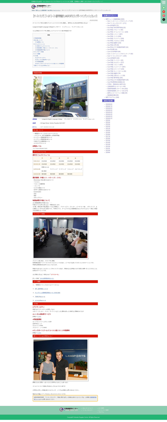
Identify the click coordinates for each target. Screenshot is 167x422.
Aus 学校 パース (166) (114, 36)
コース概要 (37, 53)
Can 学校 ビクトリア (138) (115, 69)
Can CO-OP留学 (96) (113, 51)
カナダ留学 (101, 408)
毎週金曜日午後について (42, 50)
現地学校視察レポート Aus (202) (117, 88)
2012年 (108, 146)
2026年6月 (109, 108)
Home (33, 10)
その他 (36, 55)
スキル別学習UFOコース (46, 278)
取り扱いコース (38, 40)
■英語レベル (39, 42)
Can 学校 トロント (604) (115, 64)
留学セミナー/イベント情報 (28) (117, 93)
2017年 (108, 136)
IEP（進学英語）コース (41, 288)
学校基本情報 (37, 38)
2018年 (108, 134)
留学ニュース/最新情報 (41, 10)
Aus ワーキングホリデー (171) (116, 23)
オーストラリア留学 (103, 410)
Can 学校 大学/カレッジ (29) (116, 75)
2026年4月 (109, 112)
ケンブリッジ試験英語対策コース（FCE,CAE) (47, 292)
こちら (39, 316)
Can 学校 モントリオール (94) (116, 71)
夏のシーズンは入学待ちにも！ (42, 65)
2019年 (108, 132)
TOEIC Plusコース (40, 296)
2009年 (108, 152)
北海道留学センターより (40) (116, 86)
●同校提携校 (39, 61)
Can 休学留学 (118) (113, 58)
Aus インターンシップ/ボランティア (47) (120, 21)
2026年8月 (109, 104)
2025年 (108, 120)
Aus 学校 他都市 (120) (114, 43)
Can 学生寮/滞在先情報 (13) (116, 82)
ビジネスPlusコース (40, 300)
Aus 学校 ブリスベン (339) (115, 38)
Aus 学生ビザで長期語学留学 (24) (117, 47)
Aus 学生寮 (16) (112, 49)
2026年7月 (109, 106)
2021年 (108, 128)
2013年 (108, 144)
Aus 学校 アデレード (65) (115, 30)
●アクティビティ (40, 57)
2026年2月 (109, 116)
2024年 (108, 122)
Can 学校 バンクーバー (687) (116, 67)
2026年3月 (109, 114)
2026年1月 (109, 118)
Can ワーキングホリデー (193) (116, 56)
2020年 (108, 130)
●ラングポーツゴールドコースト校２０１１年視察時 (49, 63)
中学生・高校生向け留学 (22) (116, 84)
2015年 (108, 140)
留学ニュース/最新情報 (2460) (115, 19)
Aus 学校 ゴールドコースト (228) (117, 32)
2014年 (108, 142)
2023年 (108, 124)
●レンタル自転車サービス (42, 59)
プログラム (101, 412)
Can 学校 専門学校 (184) (115, 77)
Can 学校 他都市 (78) (113, 73)
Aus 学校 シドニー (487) (114, 34)
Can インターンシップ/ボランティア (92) (120, 53)
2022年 (108, 126)
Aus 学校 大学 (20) (113, 45)
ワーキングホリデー (88, 410)
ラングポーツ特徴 (39, 51)
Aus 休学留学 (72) (113, 25)
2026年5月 (109, 110)
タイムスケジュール (39, 44)
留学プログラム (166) (112, 97)
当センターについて (88, 408)
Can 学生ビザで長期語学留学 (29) (117, 80)
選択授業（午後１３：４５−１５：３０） (46, 48)
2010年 (108, 150)
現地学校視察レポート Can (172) (117, 91)
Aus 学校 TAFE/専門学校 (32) (116, 27)
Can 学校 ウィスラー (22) (115, 60)
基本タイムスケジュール (42, 46)
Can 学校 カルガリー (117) (115, 62)
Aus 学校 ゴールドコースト (54, 10)
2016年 (108, 138)
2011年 (108, 148)
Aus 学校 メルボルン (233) (115, 40)
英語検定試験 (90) (113, 95)
